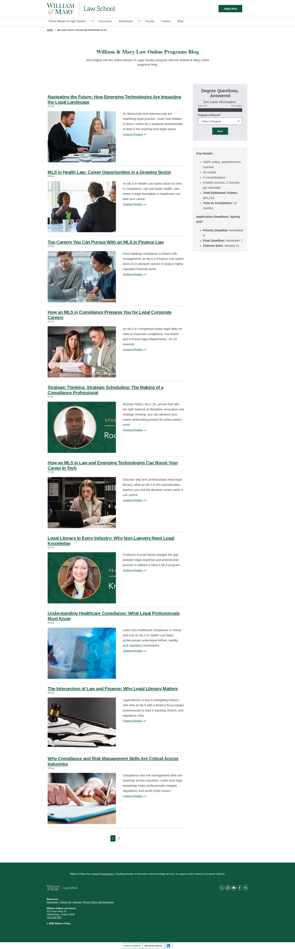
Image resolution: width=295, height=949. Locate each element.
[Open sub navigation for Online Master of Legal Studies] (92, 21)
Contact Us (65, 902)
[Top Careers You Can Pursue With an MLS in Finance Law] (82, 276)
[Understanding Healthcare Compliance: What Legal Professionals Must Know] (82, 653)
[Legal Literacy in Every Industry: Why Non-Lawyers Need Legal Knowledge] (82, 577)
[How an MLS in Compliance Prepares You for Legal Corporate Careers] (82, 351)
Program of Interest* (209, 115)
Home (50, 30)
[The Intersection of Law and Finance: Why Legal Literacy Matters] (82, 723)
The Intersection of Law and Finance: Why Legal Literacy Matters (113, 688)
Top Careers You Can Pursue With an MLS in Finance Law (106, 242)
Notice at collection (133, 946)
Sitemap (77, 902)
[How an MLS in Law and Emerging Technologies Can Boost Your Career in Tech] (82, 502)
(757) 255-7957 (54, 917)
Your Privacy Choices (153, 946)
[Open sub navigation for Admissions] (139, 21)
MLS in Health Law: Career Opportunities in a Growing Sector (109, 172)
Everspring (107, 873)
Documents (52, 902)
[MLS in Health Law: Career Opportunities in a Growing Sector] (82, 206)
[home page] (81, 8)
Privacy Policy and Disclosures (98, 902)
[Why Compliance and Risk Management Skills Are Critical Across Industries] (82, 798)
